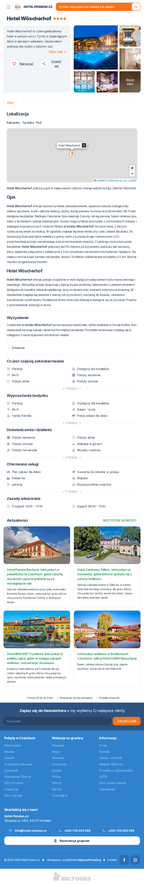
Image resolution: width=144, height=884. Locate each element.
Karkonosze (12, 745)
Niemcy (57, 789)
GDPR (103, 777)
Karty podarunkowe (112, 783)
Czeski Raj (11, 789)
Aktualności (107, 789)
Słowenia (58, 758)
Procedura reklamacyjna (115, 770)
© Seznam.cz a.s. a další (121, 180)
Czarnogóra (60, 795)
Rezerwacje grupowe (74, 841)
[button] (72, 153)
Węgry (56, 752)
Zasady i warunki (110, 758)
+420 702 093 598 (77, 830)
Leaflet (100, 180)
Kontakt (104, 752)
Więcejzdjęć (130, 81)
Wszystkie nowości (119, 520)
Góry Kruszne (13, 783)
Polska (56, 777)
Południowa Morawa (18, 764)
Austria (56, 770)
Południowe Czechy (17, 777)
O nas (103, 745)
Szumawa (11, 770)
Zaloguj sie (126, 721)
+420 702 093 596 (121, 830)
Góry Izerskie (13, 795)
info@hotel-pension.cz (31, 830)
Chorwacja (59, 764)
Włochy (57, 783)
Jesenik (9, 758)
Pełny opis (56, 51)
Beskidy (9, 752)
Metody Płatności (110, 764)
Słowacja (58, 745)
